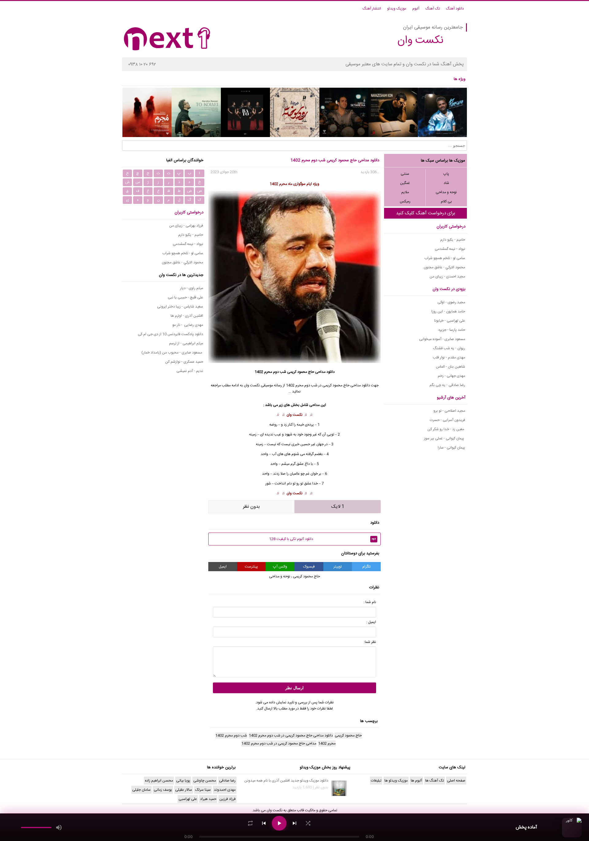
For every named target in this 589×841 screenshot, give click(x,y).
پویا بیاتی (183, 781)
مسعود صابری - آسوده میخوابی (442, 339)
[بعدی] (294, 823)
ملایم (405, 192)
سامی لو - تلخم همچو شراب (444, 258)
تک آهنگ (432, 9)
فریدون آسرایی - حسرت (447, 420)
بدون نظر (251, 506)
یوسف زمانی (163, 790)
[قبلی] (263, 823)
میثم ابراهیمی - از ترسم (186, 343)
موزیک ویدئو (396, 9)
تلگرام (366, 567)
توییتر (337, 567)
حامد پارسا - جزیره (451, 330)
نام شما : (370, 602)
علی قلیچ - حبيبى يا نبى (185, 297)
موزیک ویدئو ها (396, 781)
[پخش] (279, 823)
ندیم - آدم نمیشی (189, 371)
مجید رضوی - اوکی (451, 302)
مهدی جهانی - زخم (451, 376)
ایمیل (223, 567)
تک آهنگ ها (434, 781)
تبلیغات (376, 781)
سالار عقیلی (183, 790)
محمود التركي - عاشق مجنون (444, 267)
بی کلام (446, 201)
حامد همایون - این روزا (448, 311)
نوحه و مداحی (446, 192)
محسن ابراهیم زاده (159, 781)
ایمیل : (371, 622)
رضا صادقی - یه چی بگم (447, 385)
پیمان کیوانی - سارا (451, 448)
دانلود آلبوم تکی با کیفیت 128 (322, 539)
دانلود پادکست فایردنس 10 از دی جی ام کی (170, 334)
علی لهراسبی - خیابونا (449, 321)
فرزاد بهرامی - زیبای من (186, 226)
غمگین (405, 183)
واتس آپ (280, 567)
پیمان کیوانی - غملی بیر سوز (444, 438)
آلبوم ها (416, 781)
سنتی (405, 174)
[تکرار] (250, 823)
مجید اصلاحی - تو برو (449, 411)
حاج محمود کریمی (300, 372)
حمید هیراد (208, 799)
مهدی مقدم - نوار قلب (449, 357)
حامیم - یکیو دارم (452, 240)
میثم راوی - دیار (191, 288)
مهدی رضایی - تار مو (187, 325)
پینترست (251, 567)
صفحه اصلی (456, 781)
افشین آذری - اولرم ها (187, 316)
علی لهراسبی (188, 799)
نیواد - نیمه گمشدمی (450, 249)
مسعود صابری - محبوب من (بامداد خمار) (172, 353)
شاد (446, 183)
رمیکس (405, 201)
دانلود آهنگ (455, 9)
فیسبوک (309, 567)
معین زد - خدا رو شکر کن (446, 429)
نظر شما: (370, 642)
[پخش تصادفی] (308, 823)
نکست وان (294, 415)
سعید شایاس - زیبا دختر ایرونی (180, 307)
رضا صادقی (227, 781)
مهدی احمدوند (225, 790)
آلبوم (415, 9)
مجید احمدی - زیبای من (447, 276)
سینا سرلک (203, 790)
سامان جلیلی (141, 790)
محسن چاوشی (204, 781)
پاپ (446, 174)
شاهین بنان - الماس (450, 367)
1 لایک (337, 506)
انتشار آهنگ (372, 9)
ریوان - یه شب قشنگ (449, 348)
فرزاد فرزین (227, 799)
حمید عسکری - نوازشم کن (184, 362)
